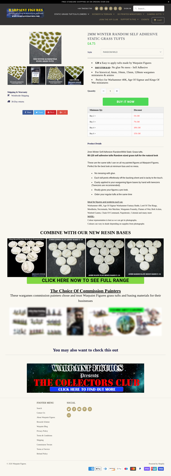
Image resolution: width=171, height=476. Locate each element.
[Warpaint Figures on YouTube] (106, 8)
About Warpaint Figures (46, 417)
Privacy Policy (42, 431)
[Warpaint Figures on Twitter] (96, 8)
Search (39, 408)
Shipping (40, 440)
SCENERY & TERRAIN (102, 14)
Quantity (92, 91)
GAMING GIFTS (154, 14)
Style (90, 52)
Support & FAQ (129, 19)
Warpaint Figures (19, 464)
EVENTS (145, 19)
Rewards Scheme (43, 422)
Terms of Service (43, 449)
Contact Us (41, 413)
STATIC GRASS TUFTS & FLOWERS (70, 14)
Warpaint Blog (42, 426)
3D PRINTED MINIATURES (129, 14)
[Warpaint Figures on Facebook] (101, 8)
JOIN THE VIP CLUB (108, 19)
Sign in (127, 8)
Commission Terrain (44, 445)
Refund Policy (42, 454)
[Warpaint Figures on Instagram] (115, 8)
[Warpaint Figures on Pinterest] (110, 8)
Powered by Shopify (156, 464)
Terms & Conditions (44, 436)
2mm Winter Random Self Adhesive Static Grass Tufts (123, 36)
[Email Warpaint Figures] (120, 8)
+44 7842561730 (85, 8)
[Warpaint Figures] (25, 12)
